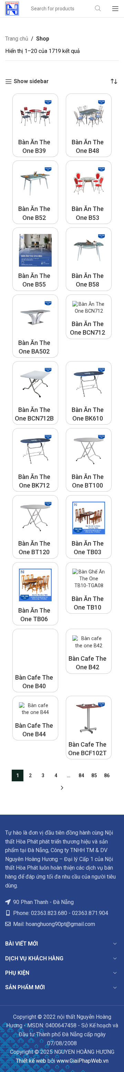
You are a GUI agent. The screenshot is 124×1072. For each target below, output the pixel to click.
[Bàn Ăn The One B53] (88, 183)
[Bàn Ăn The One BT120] (35, 518)
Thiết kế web (31, 1061)
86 (107, 775)
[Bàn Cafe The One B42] (88, 642)
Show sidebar (31, 81)
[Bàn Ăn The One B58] (88, 250)
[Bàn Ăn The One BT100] (88, 451)
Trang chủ (16, 38)
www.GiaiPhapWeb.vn (82, 1061)
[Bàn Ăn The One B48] (88, 116)
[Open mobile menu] (115, 8)
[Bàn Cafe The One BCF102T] (88, 718)
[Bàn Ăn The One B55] (35, 250)
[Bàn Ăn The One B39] (35, 116)
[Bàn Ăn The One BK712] (35, 451)
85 (94, 775)
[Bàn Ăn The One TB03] (88, 518)
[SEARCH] (98, 8)
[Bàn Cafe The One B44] (35, 709)
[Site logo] (12, 8)
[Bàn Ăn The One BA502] (35, 317)
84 (81, 775)
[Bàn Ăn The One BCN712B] (35, 384)
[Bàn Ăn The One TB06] (35, 585)
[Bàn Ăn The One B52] (35, 183)
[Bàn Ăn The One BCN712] (88, 308)
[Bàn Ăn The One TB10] (88, 579)
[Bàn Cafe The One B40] (35, 651)
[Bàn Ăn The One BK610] (88, 384)
